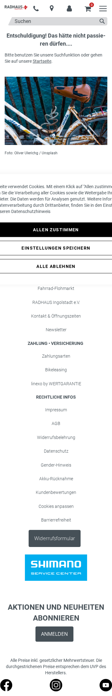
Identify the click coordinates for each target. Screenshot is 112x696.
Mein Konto (69, 5)
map (52, 8)
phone (36, 9)
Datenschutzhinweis (30, 211)
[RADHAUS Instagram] (56, 689)
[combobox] (57, 21)
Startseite (42, 61)
